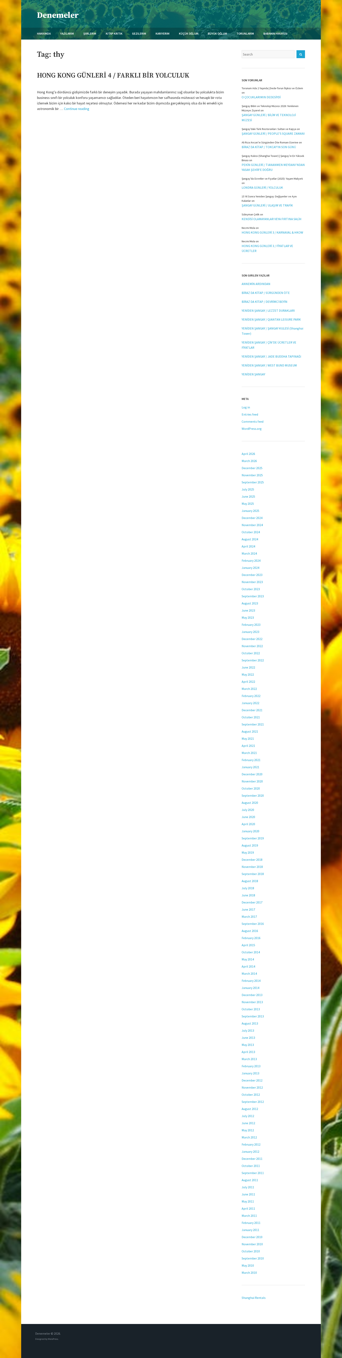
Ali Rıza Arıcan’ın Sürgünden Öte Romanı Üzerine (270, 142)
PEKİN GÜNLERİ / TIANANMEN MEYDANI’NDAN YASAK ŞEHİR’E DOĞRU (273, 167)
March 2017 (249, 917)
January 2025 (250, 511)
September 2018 (253, 874)
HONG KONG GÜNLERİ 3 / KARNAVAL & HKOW (272, 232)
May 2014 (248, 959)
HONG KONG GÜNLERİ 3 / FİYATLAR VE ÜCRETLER (267, 248)
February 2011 (251, 1223)
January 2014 (250, 988)
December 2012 (252, 1080)
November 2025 (252, 475)
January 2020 (250, 831)
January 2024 (250, 568)
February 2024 (251, 561)
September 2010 (253, 1258)
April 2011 (248, 1208)
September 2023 (253, 596)
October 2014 (251, 952)
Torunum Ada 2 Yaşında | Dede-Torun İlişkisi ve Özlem (272, 88)
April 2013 (248, 1052)
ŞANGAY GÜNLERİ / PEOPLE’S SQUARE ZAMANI (273, 133)
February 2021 (251, 760)
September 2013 (253, 1016)
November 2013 (252, 1002)
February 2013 (251, 1066)
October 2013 (251, 1009)
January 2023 (250, 632)
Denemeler (58, 15)
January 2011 (250, 1230)
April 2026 (248, 454)
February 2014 (251, 981)
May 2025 (248, 504)
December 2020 (252, 774)
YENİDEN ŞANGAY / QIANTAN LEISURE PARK (271, 319)
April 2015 (248, 945)
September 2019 (253, 838)
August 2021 (250, 731)
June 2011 (248, 1194)
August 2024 (250, 539)
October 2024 (251, 532)
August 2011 (250, 1180)
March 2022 (249, 689)
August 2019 (250, 845)
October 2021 (251, 717)
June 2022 (248, 667)
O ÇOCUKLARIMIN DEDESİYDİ (261, 97)
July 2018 (248, 888)
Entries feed (250, 414)
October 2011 (251, 1166)
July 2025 (248, 489)
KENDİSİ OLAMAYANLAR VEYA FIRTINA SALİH (271, 219)
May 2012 (248, 1130)
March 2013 (249, 1059)
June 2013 (248, 1038)
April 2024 (248, 546)
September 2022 (253, 660)
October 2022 (251, 653)
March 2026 (249, 461)
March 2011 (249, 1216)
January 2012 (250, 1151)
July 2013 (248, 1030)
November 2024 (252, 525)
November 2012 (252, 1087)
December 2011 (252, 1159)
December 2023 (252, 575)
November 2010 (252, 1244)
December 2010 (252, 1237)
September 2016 (253, 924)
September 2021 (253, 724)
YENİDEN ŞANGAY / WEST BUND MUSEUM (269, 365)
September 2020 (253, 795)
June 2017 (248, 909)
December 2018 (252, 860)
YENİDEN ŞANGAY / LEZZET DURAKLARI (268, 311)
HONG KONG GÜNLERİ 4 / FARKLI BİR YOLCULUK (113, 75)
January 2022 (250, 703)
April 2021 (248, 746)
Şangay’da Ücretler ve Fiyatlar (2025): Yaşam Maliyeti (272, 178)
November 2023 (252, 582)
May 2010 (248, 1265)
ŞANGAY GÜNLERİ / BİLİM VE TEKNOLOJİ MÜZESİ (269, 117)
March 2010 (249, 1273)
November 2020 (252, 781)
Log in (246, 407)
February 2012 (251, 1144)
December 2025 (252, 468)
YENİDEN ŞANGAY (253, 374)
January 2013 (250, 1073)
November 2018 (252, 867)
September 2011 (253, 1173)
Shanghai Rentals (254, 1298)
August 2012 (250, 1109)
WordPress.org (252, 429)
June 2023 (248, 610)
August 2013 (250, 1023)
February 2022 (251, 696)
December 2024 (252, 518)
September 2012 (253, 1102)
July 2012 (248, 1116)
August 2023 (250, 603)
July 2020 (248, 810)
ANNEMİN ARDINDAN (256, 284)
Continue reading (76, 108)
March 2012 (249, 1137)
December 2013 (252, 995)
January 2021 (250, 767)
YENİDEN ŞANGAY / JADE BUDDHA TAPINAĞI (271, 356)
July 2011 (248, 1187)
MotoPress (53, 1338)
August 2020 (250, 803)
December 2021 (252, 710)
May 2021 (248, 739)
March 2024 (249, 553)
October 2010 (251, 1251)
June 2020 (248, 817)
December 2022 (252, 639)
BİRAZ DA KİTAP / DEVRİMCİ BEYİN (264, 302)
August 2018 (250, 881)
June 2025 (248, 496)
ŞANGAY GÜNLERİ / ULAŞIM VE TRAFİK (267, 205)
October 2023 (251, 589)
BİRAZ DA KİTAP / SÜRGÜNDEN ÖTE (266, 293)
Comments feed (252, 421)
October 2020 (251, 788)
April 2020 (248, 824)
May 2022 (248, 674)
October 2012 (251, 1095)
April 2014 (248, 966)
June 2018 (248, 895)
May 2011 (248, 1201)
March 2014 (249, 973)
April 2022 (248, 682)
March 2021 (249, 753)
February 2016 (251, 938)
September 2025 (253, 482)
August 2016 (250, 931)
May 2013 (248, 1045)
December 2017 (252, 902)
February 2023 (251, 625)
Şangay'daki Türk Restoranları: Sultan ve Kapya (269, 129)
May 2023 (248, 617)
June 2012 (248, 1123)
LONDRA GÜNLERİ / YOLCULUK (262, 187)
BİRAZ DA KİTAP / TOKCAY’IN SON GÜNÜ (269, 147)
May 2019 (248, 852)
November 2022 (252, 646)
